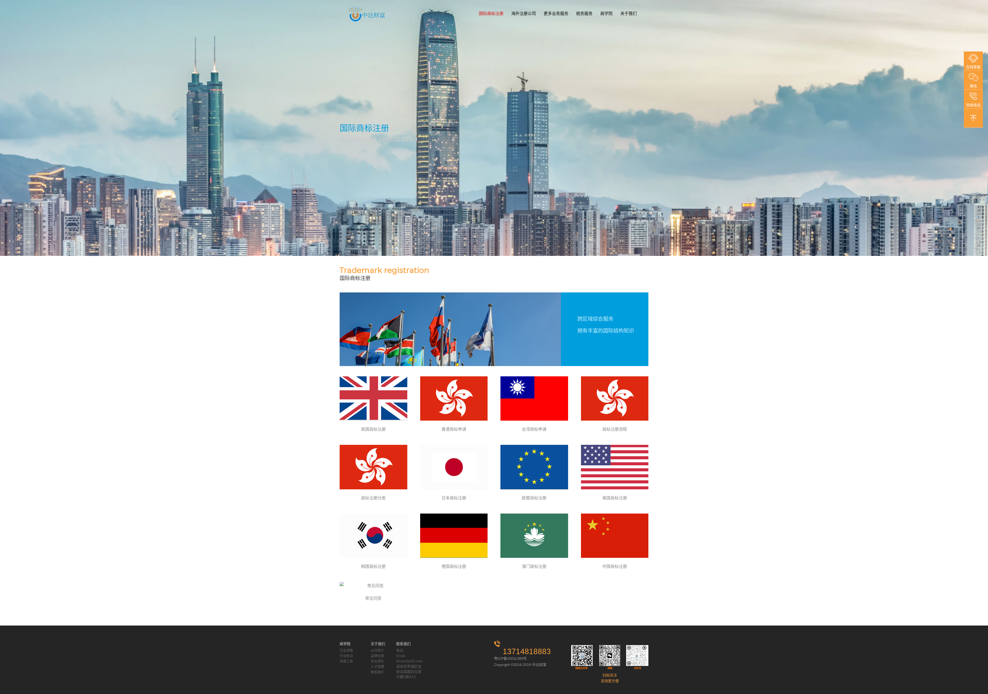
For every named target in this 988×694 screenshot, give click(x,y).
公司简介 (377, 650)
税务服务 (584, 13)
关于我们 (628, 13)
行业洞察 (346, 650)
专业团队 (377, 661)
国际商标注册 (491, 13)
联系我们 (377, 672)
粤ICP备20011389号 (510, 658)
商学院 (606, 13)
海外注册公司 (523, 13)
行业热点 (346, 656)
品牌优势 (377, 656)
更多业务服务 (556, 13)
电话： (401, 650)
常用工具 (346, 661)
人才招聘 (377, 667)
